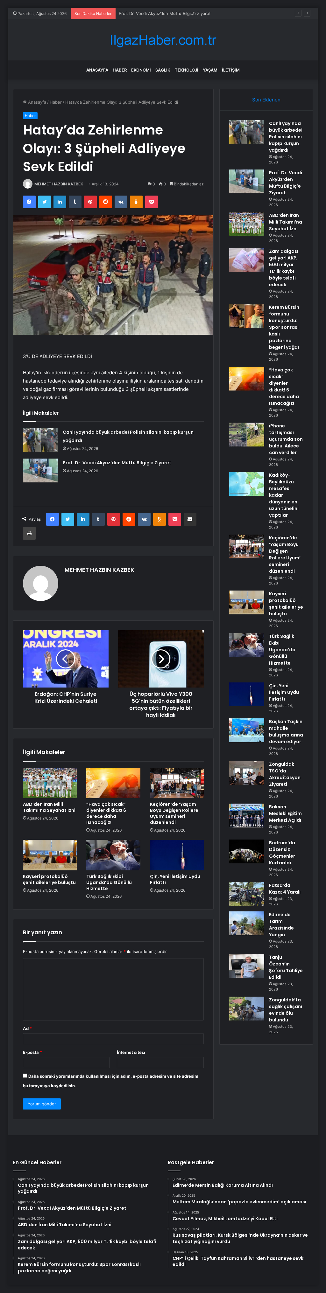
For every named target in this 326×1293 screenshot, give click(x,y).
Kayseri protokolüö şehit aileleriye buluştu (49, 879)
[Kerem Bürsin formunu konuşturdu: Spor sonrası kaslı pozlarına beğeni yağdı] (246, 316)
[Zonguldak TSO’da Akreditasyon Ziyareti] (246, 773)
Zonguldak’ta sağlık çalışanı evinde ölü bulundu (285, 1010)
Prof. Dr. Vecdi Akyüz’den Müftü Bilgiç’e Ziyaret (117, 463)
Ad (27, 1028)
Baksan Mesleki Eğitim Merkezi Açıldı (285, 813)
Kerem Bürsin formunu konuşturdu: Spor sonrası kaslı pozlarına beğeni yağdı (284, 327)
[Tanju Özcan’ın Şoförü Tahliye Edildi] (246, 966)
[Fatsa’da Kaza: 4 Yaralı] (246, 894)
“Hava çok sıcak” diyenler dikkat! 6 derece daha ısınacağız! (106, 813)
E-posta (32, 1052)
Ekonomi (141, 70)
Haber (120, 70)
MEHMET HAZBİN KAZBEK (58, 184)
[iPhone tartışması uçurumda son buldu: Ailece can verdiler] (246, 434)
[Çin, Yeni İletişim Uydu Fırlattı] (177, 855)
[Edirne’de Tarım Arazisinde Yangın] (246, 923)
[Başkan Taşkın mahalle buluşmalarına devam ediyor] (246, 730)
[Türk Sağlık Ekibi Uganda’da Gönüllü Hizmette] (113, 855)
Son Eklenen (266, 100)
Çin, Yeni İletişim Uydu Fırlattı (175, 879)
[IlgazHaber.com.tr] (163, 40)
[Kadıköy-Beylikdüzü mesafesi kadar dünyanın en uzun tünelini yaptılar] (246, 484)
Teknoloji (186, 70)
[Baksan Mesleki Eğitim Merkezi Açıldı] (246, 815)
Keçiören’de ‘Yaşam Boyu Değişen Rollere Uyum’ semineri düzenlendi (174, 813)
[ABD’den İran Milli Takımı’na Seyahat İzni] (50, 783)
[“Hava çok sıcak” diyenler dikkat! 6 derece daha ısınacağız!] (113, 783)
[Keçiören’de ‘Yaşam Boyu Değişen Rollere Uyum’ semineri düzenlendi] (177, 783)
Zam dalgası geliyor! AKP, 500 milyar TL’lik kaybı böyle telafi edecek (283, 268)
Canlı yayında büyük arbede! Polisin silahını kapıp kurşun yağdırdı (285, 136)
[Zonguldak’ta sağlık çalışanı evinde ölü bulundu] (246, 1008)
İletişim (231, 70)
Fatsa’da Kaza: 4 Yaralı (285, 888)
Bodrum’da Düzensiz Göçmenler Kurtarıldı (282, 853)
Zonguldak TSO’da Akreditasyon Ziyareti (285, 774)
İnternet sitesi (131, 1052)
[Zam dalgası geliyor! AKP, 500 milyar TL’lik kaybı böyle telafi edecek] (246, 260)
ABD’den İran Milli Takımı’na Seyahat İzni (157, 13)
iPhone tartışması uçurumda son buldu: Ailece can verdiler (286, 439)
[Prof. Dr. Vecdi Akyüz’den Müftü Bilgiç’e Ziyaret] (40, 470)
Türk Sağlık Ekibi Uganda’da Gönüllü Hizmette (109, 882)
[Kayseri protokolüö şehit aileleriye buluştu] (50, 855)
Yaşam (210, 70)
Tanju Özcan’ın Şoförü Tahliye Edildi (286, 967)
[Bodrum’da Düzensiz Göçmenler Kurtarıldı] (246, 851)
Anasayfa (97, 70)
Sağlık (162, 70)
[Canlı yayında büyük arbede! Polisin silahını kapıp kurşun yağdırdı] (40, 440)
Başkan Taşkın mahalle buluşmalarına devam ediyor (286, 731)
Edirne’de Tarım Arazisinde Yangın (281, 924)
